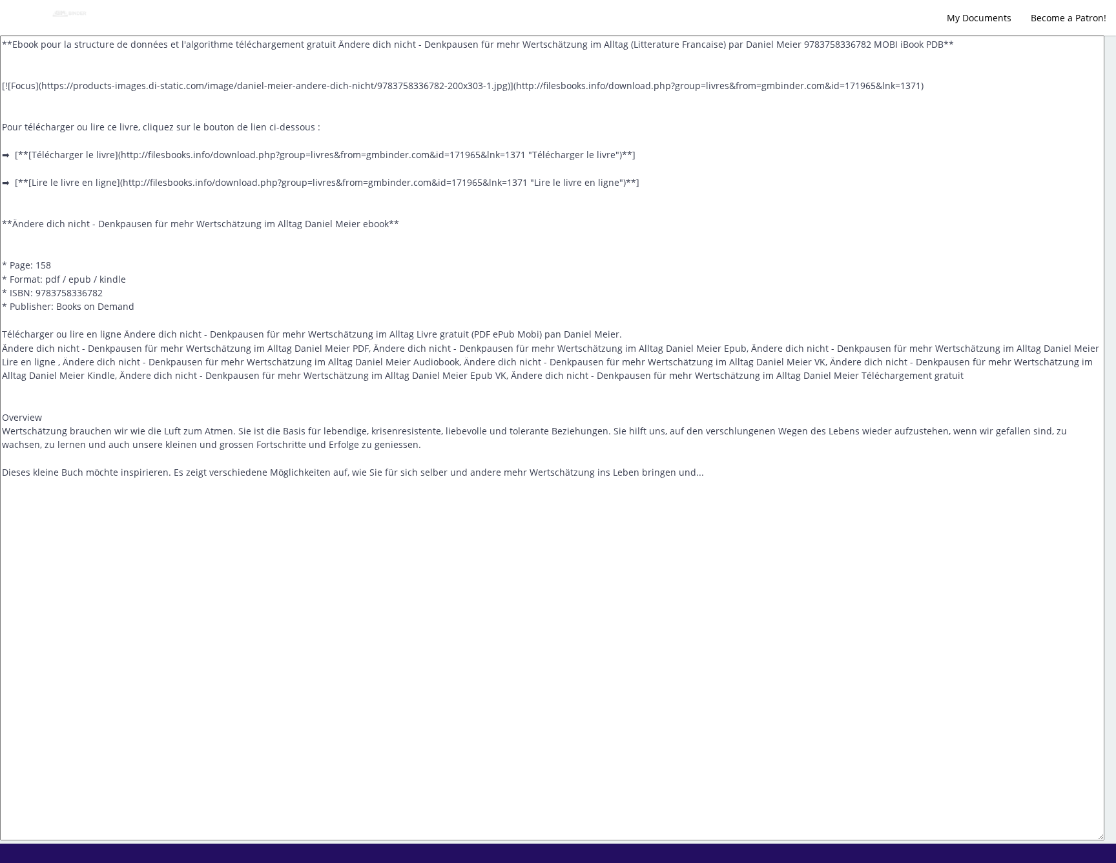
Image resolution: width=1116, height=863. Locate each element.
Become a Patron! (1068, 18)
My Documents (979, 18)
